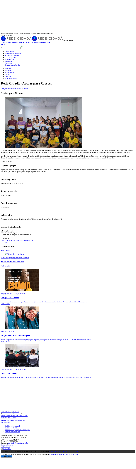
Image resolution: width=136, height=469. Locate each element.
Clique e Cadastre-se (12, 42)
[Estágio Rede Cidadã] (22, 290)
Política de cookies (55, 451)
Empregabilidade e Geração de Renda (13, 293)
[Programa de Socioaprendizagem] (22, 328)
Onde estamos (6, 412)
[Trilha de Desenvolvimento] (15, 254)
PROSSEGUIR (6, 456)
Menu (3, 44)
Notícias (16, 420)
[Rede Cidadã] (32, 40)
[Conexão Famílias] (22, 366)
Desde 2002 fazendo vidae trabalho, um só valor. (14, 417)
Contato (22, 420)
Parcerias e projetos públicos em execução (15, 258)
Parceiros (10, 420)
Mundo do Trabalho (7, 331)
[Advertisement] (68, 16)
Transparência (5, 422)
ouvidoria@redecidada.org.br (18, 443)
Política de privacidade (70, 451)
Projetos (4, 420)
